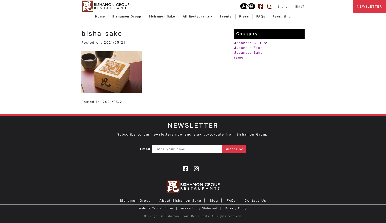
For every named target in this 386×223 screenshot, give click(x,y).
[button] (197, 16)
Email (145, 149)
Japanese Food (248, 48)
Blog (214, 200)
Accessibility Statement (199, 208)
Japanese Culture (250, 43)
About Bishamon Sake (180, 200)
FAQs (231, 200)
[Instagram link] (271, 6)
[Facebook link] (262, 6)
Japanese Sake (248, 52)
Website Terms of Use (156, 208)
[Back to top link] (376, 213)
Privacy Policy (236, 208)
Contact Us (255, 200)
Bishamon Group (135, 200)
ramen (240, 57)
